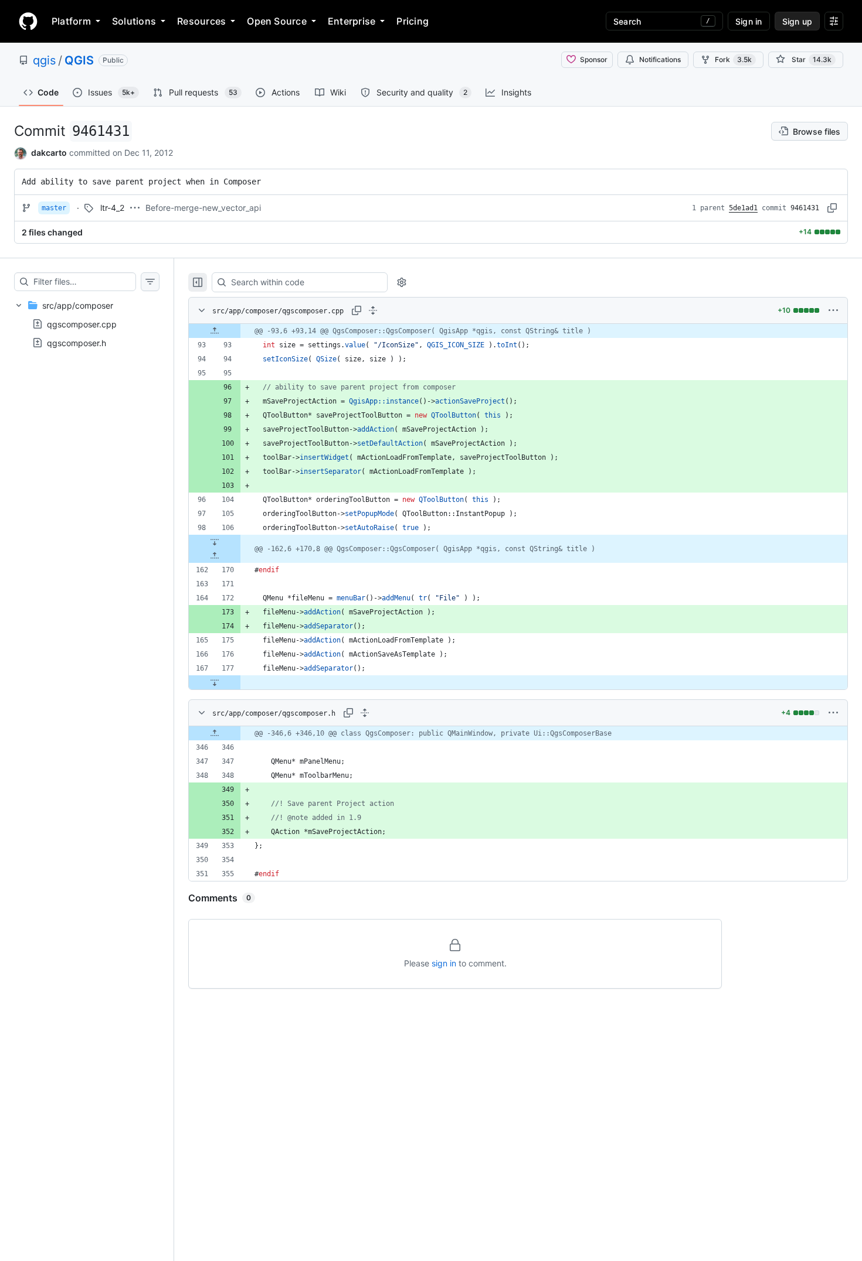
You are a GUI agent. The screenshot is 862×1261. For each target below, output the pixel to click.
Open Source (277, 21)
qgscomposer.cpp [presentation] (82, 324)
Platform (71, 21)
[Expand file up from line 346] (214, 733)
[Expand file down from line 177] (214, 682)
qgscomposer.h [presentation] (76, 342)
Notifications (660, 59)
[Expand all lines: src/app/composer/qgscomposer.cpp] (373, 310)
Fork (733, 59)
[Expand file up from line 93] (214, 331)
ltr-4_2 (112, 208)
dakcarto (49, 153)
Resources (201, 21)
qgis (44, 60)
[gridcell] (518, 331)
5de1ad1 (743, 208)
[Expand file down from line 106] (214, 542)
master (54, 208)
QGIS (79, 60)
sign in (444, 963)
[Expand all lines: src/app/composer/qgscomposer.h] (365, 713)
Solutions (134, 21)
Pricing (412, 21)
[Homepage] (28, 21)
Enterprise (351, 21)
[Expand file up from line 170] (214, 556)
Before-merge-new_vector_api (203, 208)
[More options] (833, 310)
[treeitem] (86, 324)
